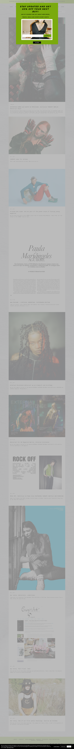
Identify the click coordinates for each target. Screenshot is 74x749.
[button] (37, 42)
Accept (69, 746)
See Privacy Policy (10, 747)
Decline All (63, 746)
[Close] (72, 746)
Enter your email (25, 33)
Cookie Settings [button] (56, 746)
